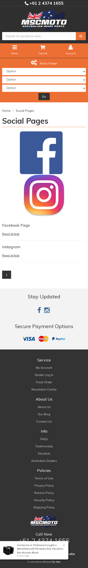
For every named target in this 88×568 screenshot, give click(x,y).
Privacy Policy (44, 485)
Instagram (11, 246)
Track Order (44, 382)
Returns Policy (44, 493)
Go (44, 96)
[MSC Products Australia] (44, 19)
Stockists (44, 453)
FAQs (44, 439)
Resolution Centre (44, 389)
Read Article (10, 234)
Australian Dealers (44, 461)
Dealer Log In (44, 375)
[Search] (81, 36)
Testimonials (44, 446)
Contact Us (44, 421)
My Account (44, 368)
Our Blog (44, 414)
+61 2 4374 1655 (45, 3)
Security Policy (44, 500)
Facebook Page (16, 225)
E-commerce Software (39, 561)
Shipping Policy (44, 507)
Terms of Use (44, 478)
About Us (44, 407)
